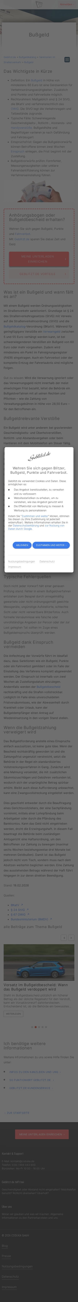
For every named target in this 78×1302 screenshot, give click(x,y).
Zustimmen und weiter (35, 516)
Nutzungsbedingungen (21, 561)
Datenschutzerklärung (26, 525)
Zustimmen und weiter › (51, 545)
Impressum (14, 566)
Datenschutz (47, 561)
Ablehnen (22, 545)
